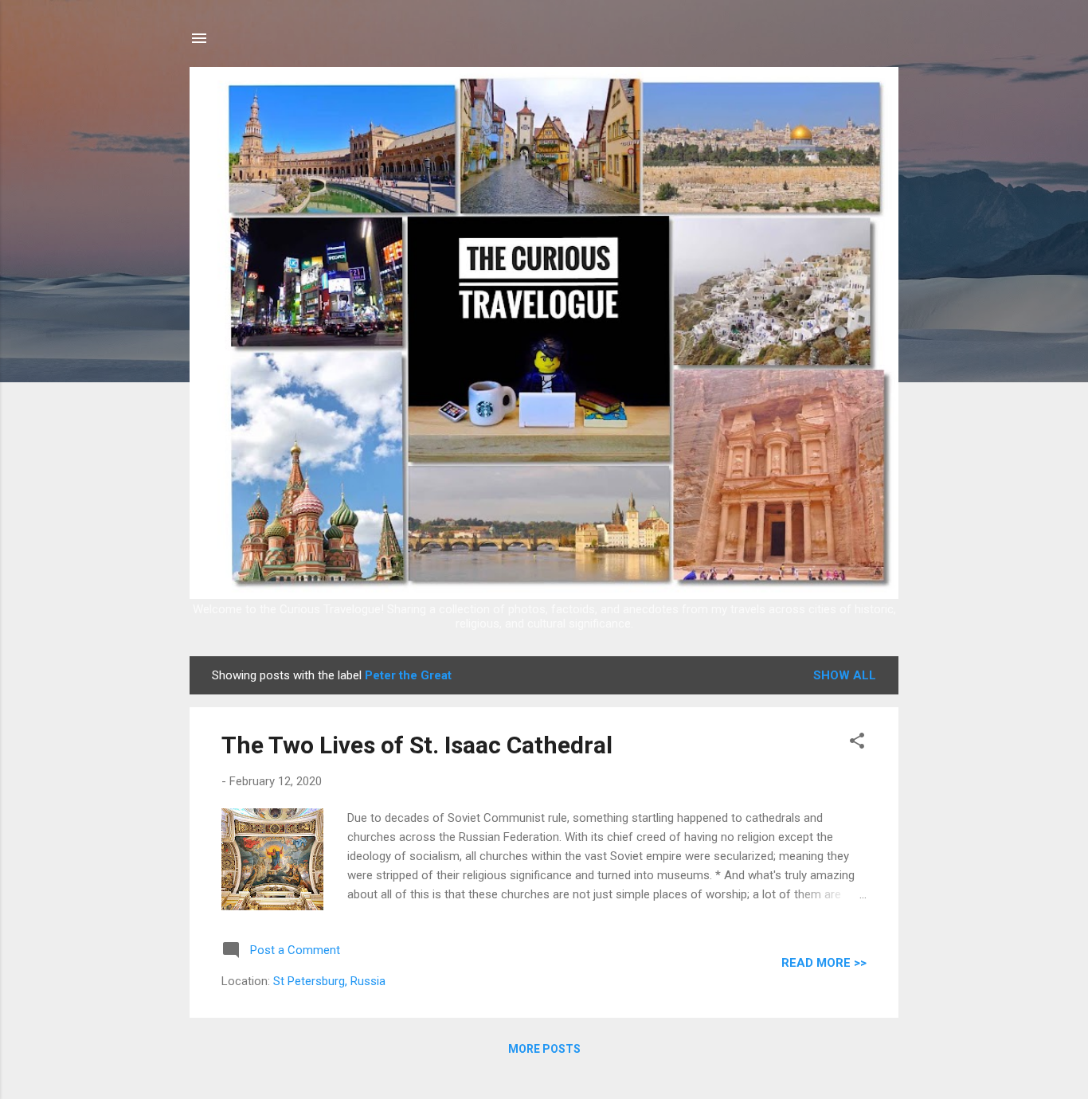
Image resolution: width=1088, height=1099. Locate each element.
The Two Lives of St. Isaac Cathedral (416, 745)
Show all (844, 675)
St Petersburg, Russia (329, 981)
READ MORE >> (824, 963)
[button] (857, 743)
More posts (544, 1048)
